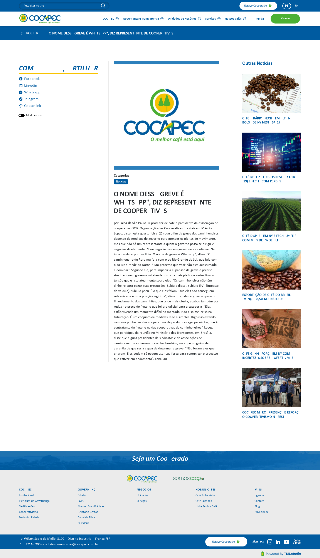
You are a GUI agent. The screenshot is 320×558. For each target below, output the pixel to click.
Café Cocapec (203, 501)
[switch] (22, 115)
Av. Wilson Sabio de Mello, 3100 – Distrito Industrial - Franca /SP (64, 539)
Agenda (259, 495)
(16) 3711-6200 (30, 544)
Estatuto (83, 495)
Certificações (27, 506)
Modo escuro (34, 115)
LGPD (81, 501)
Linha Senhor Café (206, 506)
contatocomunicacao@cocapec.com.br (70, 544)
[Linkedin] (278, 542)
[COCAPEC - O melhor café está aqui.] (40, 18)
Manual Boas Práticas (91, 506)
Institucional (26, 495)
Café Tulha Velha (205, 495)
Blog (257, 506)
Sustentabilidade (29, 517)
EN (296, 6)
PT (286, 6)
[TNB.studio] (281, 553)
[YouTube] (286, 542)
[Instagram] (269, 542)
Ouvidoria (83, 523)
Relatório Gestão (88, 512)
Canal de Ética (86, 517)
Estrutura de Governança (34, 501)
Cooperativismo (28, 512)
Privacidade (261, 512)
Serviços (142, 501)
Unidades (142, 495)
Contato (259, 501)
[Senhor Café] (297, 542)
